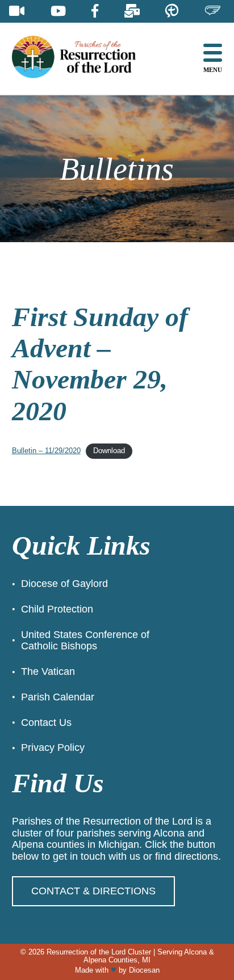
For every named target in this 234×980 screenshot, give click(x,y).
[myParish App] (171, 11)
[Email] (132, 11)
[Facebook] (94, 11)
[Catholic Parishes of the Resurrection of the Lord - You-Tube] (58, 11)
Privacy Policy (53, 747)
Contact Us (46, 722)
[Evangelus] (212, 11)
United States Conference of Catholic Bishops (85, 640)
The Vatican (48, 671)
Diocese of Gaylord (64, 583)
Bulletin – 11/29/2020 (46, 450)
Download (109, 450)
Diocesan (144, 970)
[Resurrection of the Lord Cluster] (83, 58)
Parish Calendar (57, 697)
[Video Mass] (16, 11)
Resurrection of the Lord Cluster (99, 952)
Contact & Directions (93, 891)
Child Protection (57, 609)
